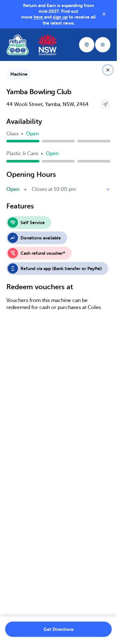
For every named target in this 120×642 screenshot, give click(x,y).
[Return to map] (108, 70)
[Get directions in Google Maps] (105, 104)
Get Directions (59, 629)
